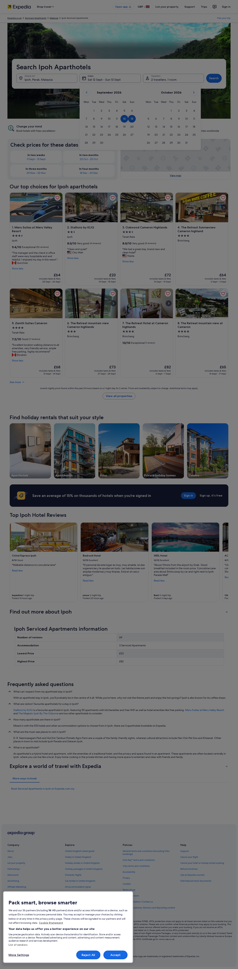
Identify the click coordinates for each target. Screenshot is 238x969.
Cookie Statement (51, 922)
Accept (115, 955)
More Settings (19, 955)
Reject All (88, 955)
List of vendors (18, 944)
